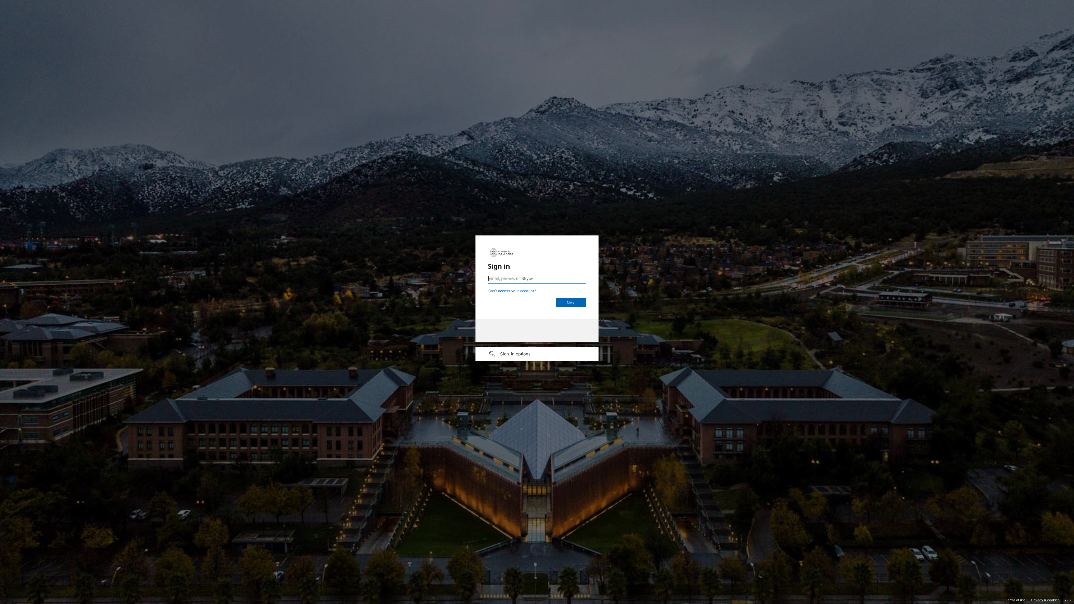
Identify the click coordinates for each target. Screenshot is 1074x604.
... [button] (1068, 599)
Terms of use (1016, 600)
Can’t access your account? (512, 291)
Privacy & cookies (1045, 600)
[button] (537, 354)
